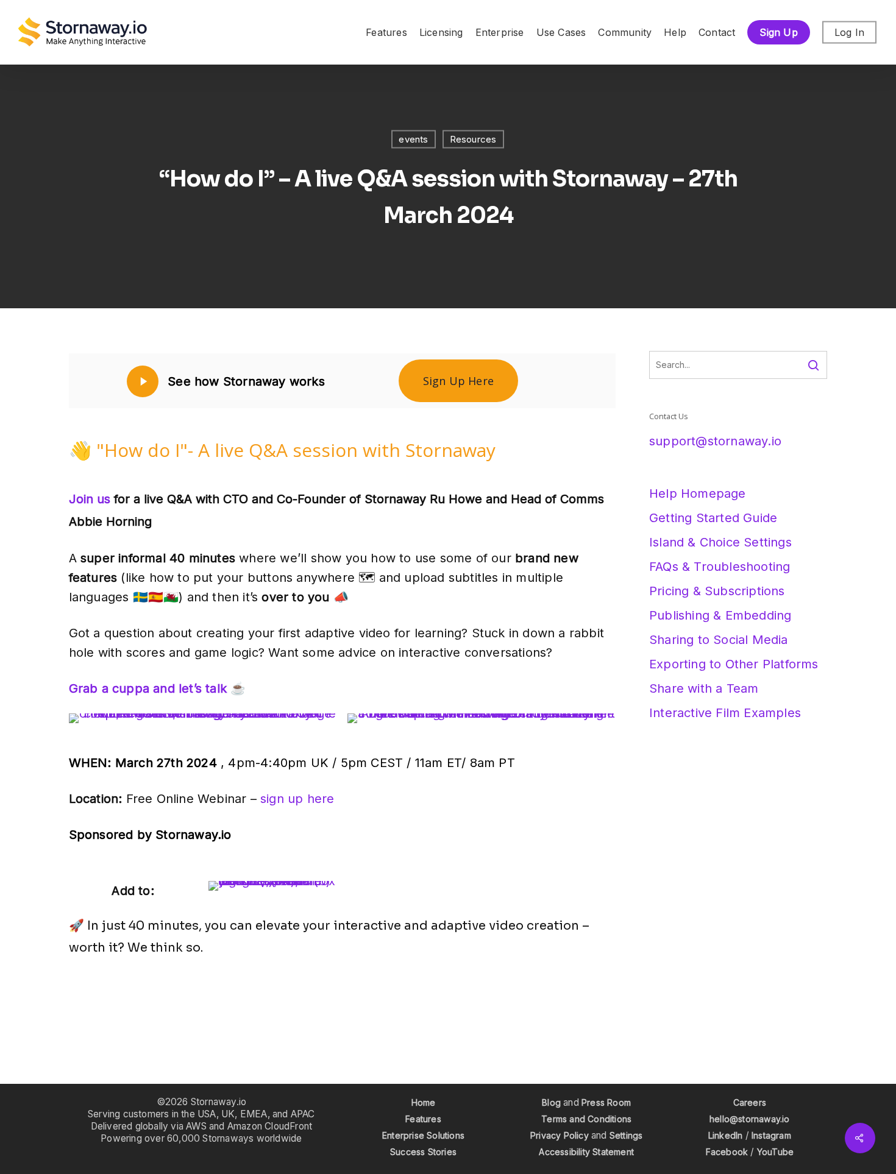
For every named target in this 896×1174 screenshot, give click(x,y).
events (413, 139)
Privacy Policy (559, 1135)
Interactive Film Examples (725, 712)
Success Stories (423, 1152)
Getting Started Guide (713, 518)
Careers (749, 1102)
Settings (626, 1135)
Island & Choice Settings (720, 542)
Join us (89, 499)
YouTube (775, 1152)
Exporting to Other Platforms (734, 664)
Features (423, 1119)
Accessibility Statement (586, 1152)
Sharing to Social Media (718, 639)
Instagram (771, 1135)
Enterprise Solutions (423, 1135)
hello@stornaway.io (749, 1119)
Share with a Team (703, 688)
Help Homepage (697, 493)
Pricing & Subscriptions (717, 591)
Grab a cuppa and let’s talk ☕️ (157, 688)
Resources (473, 139)
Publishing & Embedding (720, 615)
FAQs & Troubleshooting (719, 566)
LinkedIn (725, 1135)
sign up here (297, 798)
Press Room (606, 1102)
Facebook (727, 1152)
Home (423, 1102)
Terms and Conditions (586, 1119)
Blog (551, 1102)
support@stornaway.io (715, 441)
